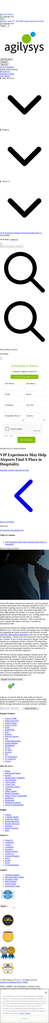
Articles (8, 815)
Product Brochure (12, 821)
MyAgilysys (5, 71)
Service (8, 761)
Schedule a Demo (7, 74)
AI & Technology (7, 67)
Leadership (9, 842)
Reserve (8, 734)
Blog (7, 830)
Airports (8, 789)
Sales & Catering (11, 736)
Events (7, 860)
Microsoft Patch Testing (14, 877)
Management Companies (15, 778)
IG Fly (7, 748)
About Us (4, 65)
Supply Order (10, 884)
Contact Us (9, 854)
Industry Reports (11, 828)
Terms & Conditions (8, 982)
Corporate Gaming (12, 787)
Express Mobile (11, 743)
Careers (8, 845)
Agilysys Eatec (11, 723)
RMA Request (10, 882)
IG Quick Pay (10, 759)
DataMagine (10, 745)
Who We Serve (6, 59)
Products (4, 62)
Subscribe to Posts (22, 470)
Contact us (14, 239)
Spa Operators (10, 780)
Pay (6, 754)
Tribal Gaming (11, 791)
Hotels (7, 771)
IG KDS (8, 750)
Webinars (8, 826)
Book (7, 727)
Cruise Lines (10, 784)
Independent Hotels (12, 773)
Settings (24, 1018)
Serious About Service (9, 69)
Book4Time (9, 730)
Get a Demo (5, 76)
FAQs (7, 863)
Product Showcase (12, 824)
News (7, 858)
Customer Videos (12, 819)
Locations (9, 849)
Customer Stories (12, 817)
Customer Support (12, 875)
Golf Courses (10, 782)
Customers (9, 847)
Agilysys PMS (11, 718)
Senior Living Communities (16, 796)
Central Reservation (13, 741)
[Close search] (1, 244)
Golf (7, 732)
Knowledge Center (12, 886)
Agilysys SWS (11, 725)
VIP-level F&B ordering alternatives (14, 635)
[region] (24, 1006)
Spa (6, 739)
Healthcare (9, 798)
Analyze (8, 752)
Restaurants (9, 800)
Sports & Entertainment (14, 805)
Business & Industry (13, 802)
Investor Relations (12, 856)
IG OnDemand (11, 757)
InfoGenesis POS (12, 721)
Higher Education (12, 793)
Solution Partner (11, 851)
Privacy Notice (25, 1013)
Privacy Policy (22, 982)
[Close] (46, 992)
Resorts (8, 775)
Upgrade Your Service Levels (11, 679)
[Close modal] (1, 358)
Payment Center (11, 879)
